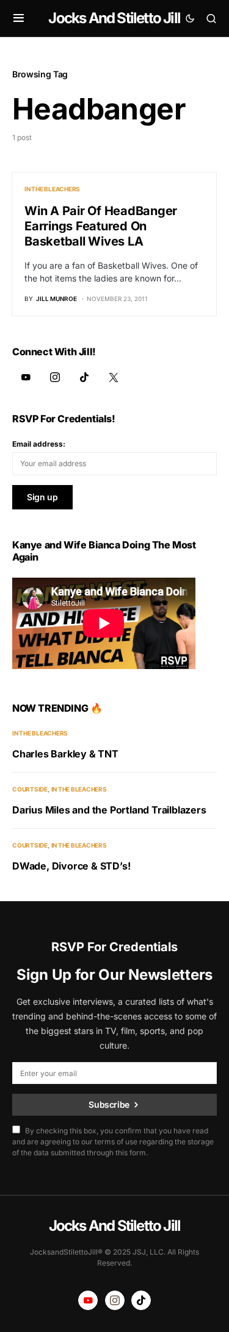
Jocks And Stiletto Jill (114, 18)
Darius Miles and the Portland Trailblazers (109, 810)
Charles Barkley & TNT (65, 754)
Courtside (30, 789)
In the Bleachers (52, 189)
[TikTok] (84, 377)
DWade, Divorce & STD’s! (71, 866)
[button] (18, 18)
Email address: (38, 443)
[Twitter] (113, 377)
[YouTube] (25, 377)
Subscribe (109, 1104)
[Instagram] (55, 377)
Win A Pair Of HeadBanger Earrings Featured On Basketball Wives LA (100, 226)
